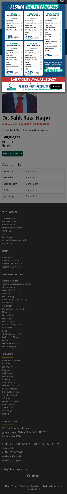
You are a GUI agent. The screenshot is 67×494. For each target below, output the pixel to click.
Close (57, 86)
